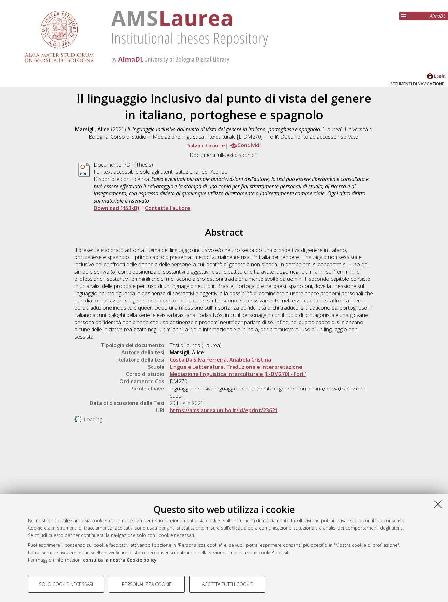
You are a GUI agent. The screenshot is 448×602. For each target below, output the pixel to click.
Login (439, 76)
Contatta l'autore (167, 208)
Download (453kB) (116, 208)
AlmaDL (438, 16)
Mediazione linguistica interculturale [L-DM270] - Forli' (238, 374)
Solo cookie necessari (66, 584)
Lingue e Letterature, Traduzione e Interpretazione (236, 366)
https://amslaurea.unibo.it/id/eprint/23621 (224, 410)
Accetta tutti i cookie (227, 584)
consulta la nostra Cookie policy (120, 560)
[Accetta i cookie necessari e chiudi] (438, 504)
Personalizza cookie (147, 584)
